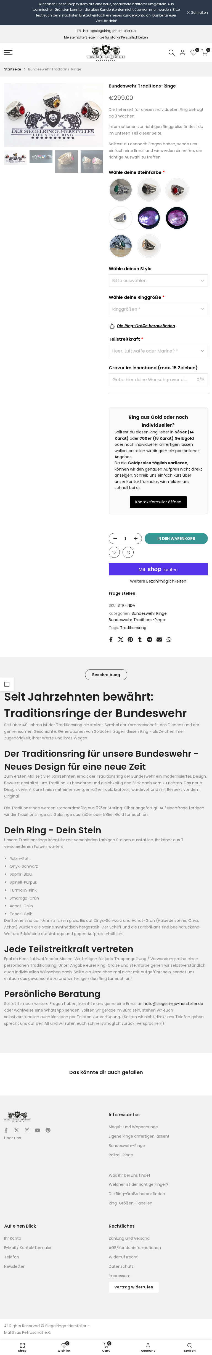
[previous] (13, 115)
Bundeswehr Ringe (149, 613)
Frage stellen (122, 593)
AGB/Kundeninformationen (135, 1247)
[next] (93, 115)
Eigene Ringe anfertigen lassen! (139, 1136)
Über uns (12, 1138)
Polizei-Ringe (121, 1155)
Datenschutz (121, 1266)
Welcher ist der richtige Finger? (138, 1184)
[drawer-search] (172, 53)
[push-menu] (8, 52)
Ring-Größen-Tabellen (130, 1203)
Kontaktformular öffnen (158, 502)
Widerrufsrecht (123, 1257)
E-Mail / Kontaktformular (28, 1247)
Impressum (120, 1275)
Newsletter (14, 1266)
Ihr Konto (12, 1238)
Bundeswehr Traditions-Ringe (137, 619)
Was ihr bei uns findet (129, 1175)
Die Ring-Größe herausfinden (137, 1193)
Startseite (12, 69)
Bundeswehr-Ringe (127, 1145)
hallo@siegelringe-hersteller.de (109, 30)
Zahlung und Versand (129, 1238)
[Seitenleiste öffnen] (7, 684)
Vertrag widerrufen (133, 1287)
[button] (114, 552)
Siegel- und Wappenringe (133, 1127)
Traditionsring (133, 627)
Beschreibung (106, 675)
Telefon (11, 1257)
